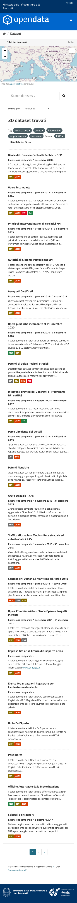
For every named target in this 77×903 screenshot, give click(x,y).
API (54, 866)
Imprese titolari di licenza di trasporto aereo (35, 651)
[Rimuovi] (29, 130)
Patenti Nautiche (18, 467)
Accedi (69, 2)
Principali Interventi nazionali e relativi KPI (34, 223)
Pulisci (71, 42)
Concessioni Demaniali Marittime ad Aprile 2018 (38, 578)
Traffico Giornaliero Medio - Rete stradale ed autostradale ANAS (36, 537)
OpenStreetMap (17, 83)
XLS (30, 212)
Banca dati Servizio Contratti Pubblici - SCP (35, 155)
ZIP (10, 381)
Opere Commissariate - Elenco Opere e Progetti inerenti (37, 613)
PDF (24, 212)
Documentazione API (17, 870)
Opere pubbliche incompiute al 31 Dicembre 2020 (35, 326)
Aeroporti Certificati (20, 291)
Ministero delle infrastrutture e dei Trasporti (22, 6)
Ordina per (14, 108)
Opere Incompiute (19, 187)
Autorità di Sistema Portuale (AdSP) (30, 259)
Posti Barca (15, 755)
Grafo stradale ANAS (21, 495)
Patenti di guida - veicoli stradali (28, 363)
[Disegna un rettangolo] (72, 50)
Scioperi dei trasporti (21, 814)
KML (24, 640)
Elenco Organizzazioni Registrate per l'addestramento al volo (31, 685)
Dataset (15, 33)
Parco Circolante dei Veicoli (25, 431)
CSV (11, 176)
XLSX (11, 352)
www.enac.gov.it (31, 667)
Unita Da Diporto (18, 723)
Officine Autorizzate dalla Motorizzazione (33, 786)
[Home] (4, 33)
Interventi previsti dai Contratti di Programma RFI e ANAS (36, 393)
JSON (17, 176)
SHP (11, 524)
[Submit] (64, 96)
